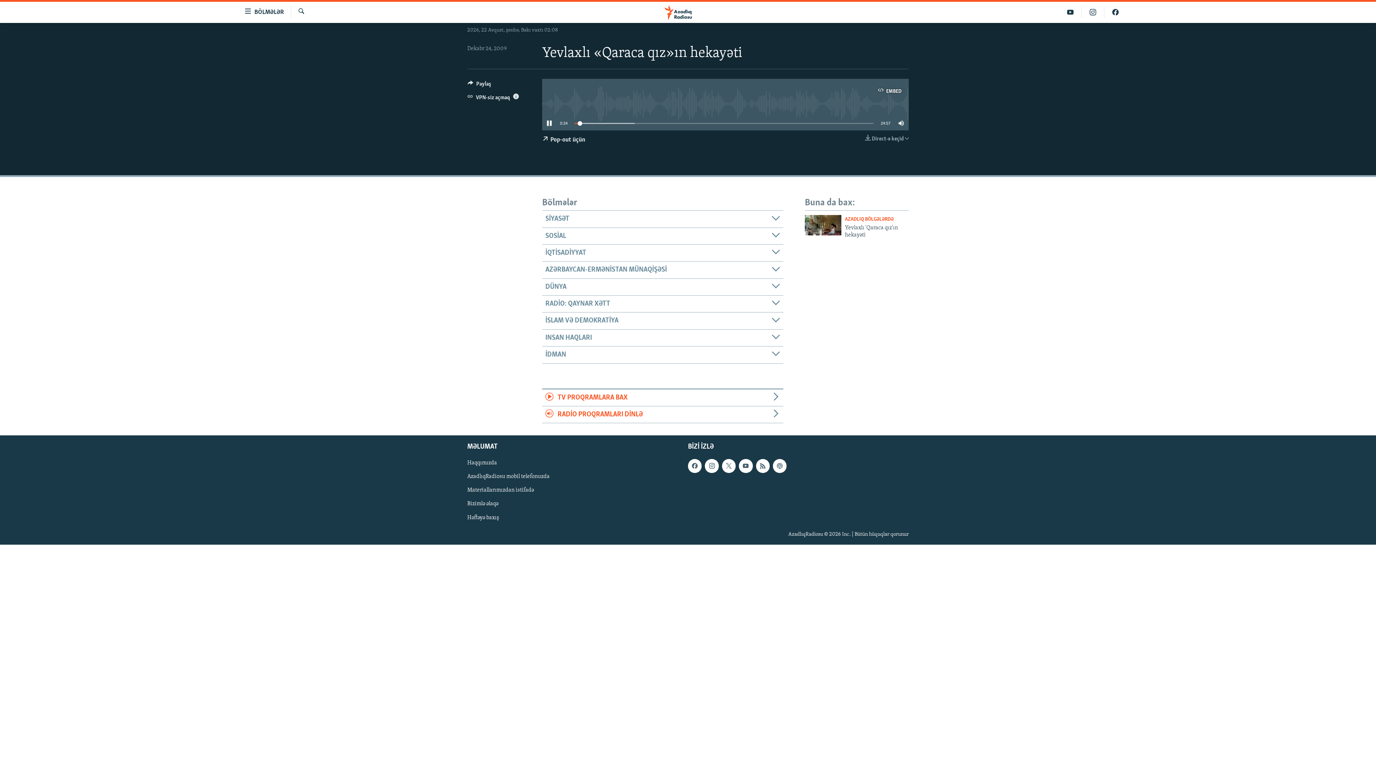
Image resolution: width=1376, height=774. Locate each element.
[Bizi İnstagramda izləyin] (1093, 12)
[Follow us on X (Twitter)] (729, 466)
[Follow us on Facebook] (695, 466)
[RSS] (763, 466)
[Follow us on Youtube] (745, 466)
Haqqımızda (482, 463)
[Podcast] (780, 466)
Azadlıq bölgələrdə (869, 219)
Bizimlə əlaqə (482, 504)
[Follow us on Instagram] (711, 466)
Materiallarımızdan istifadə (500, 490)
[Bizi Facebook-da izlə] (1115, 12)
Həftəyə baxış (483, 518)
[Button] (479, 85)
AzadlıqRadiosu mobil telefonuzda (508, 477)
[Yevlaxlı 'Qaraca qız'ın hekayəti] (823, 225)
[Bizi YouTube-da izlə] (1070, 12)
